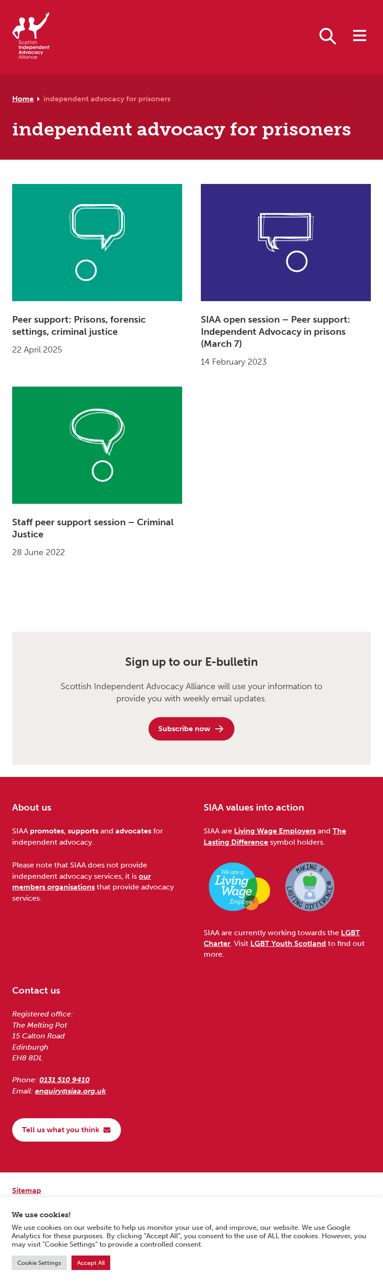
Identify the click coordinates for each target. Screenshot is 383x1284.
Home (23, 98)
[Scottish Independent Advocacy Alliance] (31, 37)
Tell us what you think (60, 1129)
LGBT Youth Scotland (288, 943)
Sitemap (26, 1190)
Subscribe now (184, 728)
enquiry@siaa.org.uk (70, 1090)
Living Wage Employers (275, 830)
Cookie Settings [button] (39, 1262)
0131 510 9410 (64, 1079)
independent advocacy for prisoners (106, 98)
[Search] (328, 35)
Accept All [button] (91, 1262)
